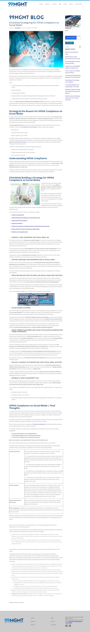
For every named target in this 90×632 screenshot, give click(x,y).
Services (54, 4)
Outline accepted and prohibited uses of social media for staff (26, 217)
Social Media (21, 602)
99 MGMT (18, 28)
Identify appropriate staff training (19, 220)
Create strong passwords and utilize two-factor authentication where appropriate (30, 226)
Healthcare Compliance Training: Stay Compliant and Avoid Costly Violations (72, 91)
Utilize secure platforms (17, 223)
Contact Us (53, 624)
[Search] (80, 46)
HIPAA (16, 602)
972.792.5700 (78, 4)
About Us (47, 4)
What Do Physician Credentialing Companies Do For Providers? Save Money (72, 97)
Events (65, 4)
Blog (60, 4)
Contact (71, 4)
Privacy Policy (69, 623)
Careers (41, 4)
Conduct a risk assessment (18, 215)
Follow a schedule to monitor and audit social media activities (25, 229)
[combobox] (72, 46)
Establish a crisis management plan (20, 232)
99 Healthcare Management (75, 621)
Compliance (11, 602)
